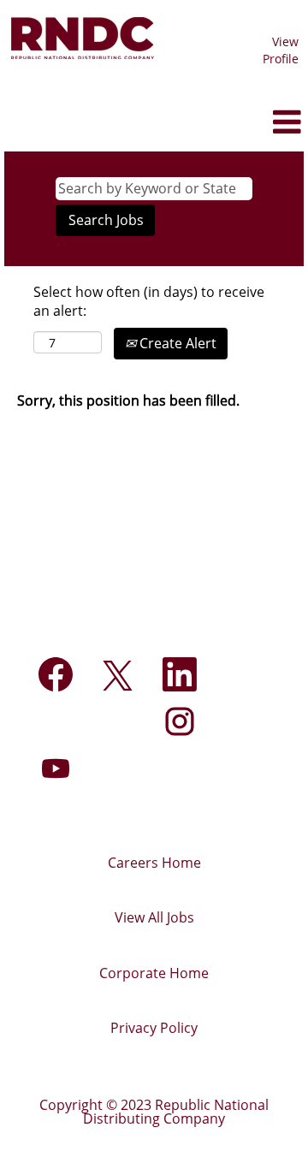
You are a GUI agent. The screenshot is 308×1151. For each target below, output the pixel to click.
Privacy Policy (154, 1027)
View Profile (281, 50)
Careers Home (154, 862)
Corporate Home (154, 973)
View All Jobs (154, 917)
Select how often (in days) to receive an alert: (148, 301)
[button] (256, 122)
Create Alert (176, 343)
